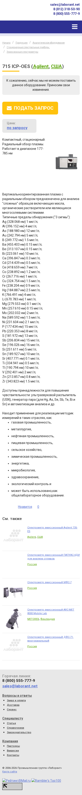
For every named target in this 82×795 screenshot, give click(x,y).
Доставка (13, 705)
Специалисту (12, 718)
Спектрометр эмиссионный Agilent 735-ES (52, 529)
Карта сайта (9, 771)
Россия (32, 564)
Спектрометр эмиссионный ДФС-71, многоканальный (50, 639)
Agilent (41, 66)
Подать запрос (34, 108)
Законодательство (19, 732)
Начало (6, 43)
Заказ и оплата (16, 700)
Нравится (25, 507)
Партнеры (13, 746)
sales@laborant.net (65, 4)
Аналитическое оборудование (49, 43)
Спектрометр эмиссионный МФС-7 (49, 582)
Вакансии (13, 750)
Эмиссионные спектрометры (22, 52)
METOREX (33, 619)
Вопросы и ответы (17, 695)
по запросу (17, 127)
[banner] (18, 12)
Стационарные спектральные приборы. (28, 47)
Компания (10, 741)
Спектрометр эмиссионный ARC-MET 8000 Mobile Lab (50, 611)
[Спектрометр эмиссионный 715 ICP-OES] (66, 162)
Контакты (13, 755)
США (56, 66)
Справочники (15, 727)
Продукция (21, 43)
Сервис (12, 709)
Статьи (11, 723)
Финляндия (47, 619)
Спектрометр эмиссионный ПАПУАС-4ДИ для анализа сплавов (53, 556)
